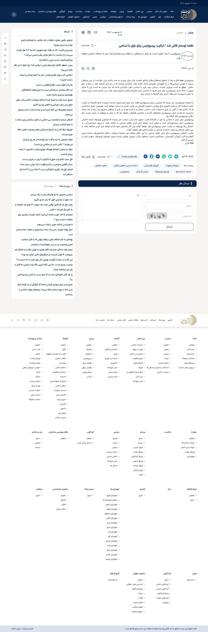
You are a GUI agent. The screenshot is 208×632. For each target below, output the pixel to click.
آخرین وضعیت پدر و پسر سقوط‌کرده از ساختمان (52, 244)
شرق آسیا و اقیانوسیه (135, 372)
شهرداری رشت (112, 545)
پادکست (78, 11)
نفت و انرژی (112, 376)
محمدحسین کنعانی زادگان (125, 165)
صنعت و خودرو (111, 358)
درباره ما (110, 320)
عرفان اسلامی (60, 385)
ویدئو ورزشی (86, 372)
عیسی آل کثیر (142, 171)
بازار (159, 16)
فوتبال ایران (86, 363)
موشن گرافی (138, 470)
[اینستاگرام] (5, 43)
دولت (166, 358)
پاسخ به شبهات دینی (58, 381)
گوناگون (62, 11)
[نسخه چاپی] (83, 32)
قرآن (64, 349)
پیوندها (162, 320)
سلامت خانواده (34, 399)
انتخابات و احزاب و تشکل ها (158, 367)
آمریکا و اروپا (138, 363)
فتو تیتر (62, 404)
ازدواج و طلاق (137, 588)
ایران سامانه (15, 628)
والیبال (88, 349)
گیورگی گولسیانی (151, 165)
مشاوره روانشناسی (116, 16)
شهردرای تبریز (112, 522)
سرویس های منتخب (186, 367)
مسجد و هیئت (60, 390)
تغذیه (37, 376)
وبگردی (103, 16)
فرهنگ (113, 11)
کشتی (89, 376)
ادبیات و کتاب (60, 417)
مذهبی (63, 408)
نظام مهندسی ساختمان (47, 11)
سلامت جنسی (34, 390)
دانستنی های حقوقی (134, 584)
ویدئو (70, 11)
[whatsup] (164, 156)
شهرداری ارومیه (111, 559)
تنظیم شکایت (137, 607)
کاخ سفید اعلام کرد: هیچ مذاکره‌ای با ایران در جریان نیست (47, 159)
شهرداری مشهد (111, 504)
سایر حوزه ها (138, 381)
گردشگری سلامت (162, 598)
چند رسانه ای (30, 11)
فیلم (141, 474)
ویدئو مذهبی (138, 461)
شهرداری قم (112, 536)
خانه (172, 11)
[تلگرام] (5, 49)
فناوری (152, 16)
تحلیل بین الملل (136, 354)
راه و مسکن (112, 372)
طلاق (64, 504)
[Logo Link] (188, 14)
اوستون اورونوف (162, 171)
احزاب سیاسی (112, 452)
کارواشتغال (60, 16)
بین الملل (139, 11)
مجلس (166, 354)
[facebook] (145, 156)
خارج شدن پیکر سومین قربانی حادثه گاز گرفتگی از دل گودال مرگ (45, 284)
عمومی (179, 32)
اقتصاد (129, 11)
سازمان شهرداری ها (110, 500)
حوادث (88, 11)
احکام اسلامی (60, 367)
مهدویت (62, 363)
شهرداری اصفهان (110, 513)
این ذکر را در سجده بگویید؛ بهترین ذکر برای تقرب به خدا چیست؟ (44, 259)
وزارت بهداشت (34, 363)
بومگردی (165, 602)
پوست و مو (36, 385)
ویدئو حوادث (189, 452)
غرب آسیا (139, 376)
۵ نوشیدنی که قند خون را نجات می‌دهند (55, 224)
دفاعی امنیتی (163, 363)
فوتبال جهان (86, 367)
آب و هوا (144, 320)
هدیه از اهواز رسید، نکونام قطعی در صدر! (54, 85)
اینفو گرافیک (169, 16)
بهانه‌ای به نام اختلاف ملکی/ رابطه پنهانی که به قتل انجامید (47, 239)
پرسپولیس (124, 171)
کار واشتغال (112, 579)
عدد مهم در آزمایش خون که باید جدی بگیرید (53, 199)
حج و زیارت (61, 399)
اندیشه (63, 376)
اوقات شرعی (133, 320)
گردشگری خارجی (162, 588)
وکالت (140, 598)
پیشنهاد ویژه (189, 363)
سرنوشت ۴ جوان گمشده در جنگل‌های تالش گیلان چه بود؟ (47, 254)
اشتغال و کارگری (111, 349)
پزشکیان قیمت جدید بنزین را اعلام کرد (56, 60)
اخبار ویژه (190, 354)
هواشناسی (190, 456)
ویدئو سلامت (35, 358)
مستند (140, 442)
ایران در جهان (137, 349)
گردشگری (86, 16)
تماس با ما (100, 320)
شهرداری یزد (112, 531)
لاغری (38, 354)
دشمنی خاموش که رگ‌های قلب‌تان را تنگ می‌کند (51, 194)
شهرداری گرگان (111, 518)
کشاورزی (113, 363)
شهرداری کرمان (111, 554)
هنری (95, 16)
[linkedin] (158, 156)
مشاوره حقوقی (73, 16)
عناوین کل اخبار (161, 11)
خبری (141, 438)
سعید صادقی (101, 165)
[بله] (5, 67)
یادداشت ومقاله (188, 358)
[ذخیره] (89, 32)
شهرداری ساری (112, 550)
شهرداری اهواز (112, 509)
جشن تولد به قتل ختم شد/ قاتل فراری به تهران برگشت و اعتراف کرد (44, 249)
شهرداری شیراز (111, 527)
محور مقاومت (137, 358)
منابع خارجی (138, 447)
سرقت (140, 593)
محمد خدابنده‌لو (183, 171)
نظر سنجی (121, 320)
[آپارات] (5, 55)
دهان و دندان (35, 381)
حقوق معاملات (137, 611)
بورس (115, 354)
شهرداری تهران (111, 495)
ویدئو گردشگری (137, 456)
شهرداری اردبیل (111, 540)
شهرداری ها (142, 16)
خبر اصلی (190, 349)
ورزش (121, 11)
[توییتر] (5, 73)
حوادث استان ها (188, 442)
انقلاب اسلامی (60, 358)
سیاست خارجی (163, 372)
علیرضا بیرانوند (172, 165)
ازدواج (63, 500)
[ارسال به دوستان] (95, 32)
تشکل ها (113, 465)
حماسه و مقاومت (59, 372)
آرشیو (170, 320)
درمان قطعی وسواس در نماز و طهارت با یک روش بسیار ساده (46, 164)
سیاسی (149, 11)
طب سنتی (36, 349)
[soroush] (152, 156)
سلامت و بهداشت (100, 11)
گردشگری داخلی (162, 584)
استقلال (88, 354)
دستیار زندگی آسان (84, 442)
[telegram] (176, 156)
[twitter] (170, 156)
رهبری (166, 349)
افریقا (141, 367)
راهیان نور (62, 413)
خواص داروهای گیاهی (31, 367)
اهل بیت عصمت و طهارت (56, 354)
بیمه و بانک (130, 16)
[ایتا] (5, 61)
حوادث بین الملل (187, 447)
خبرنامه (153, 320)
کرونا (38, 372)
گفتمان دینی (61, 394)
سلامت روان (35, 394)
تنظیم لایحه (138, 602)
